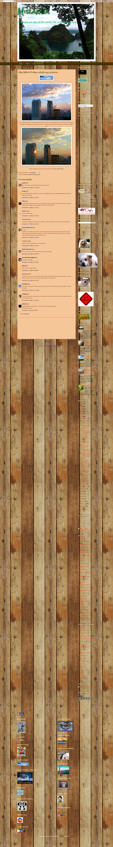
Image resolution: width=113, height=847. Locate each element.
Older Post (71, 341)
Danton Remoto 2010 (83, 544)
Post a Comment (25, 314)
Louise (23, 183)
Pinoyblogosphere (83, 677)
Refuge (83, 458)
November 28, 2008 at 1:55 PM (30, 215)
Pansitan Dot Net (82, 655)
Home (20, 63)
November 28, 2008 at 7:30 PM (30, 262)
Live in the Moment (38, 63)
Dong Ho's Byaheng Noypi (85, 585)
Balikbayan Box (82, 658)
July (82, 491)
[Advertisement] (46, 328)
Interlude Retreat (82, 650)
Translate (90, 107)
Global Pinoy (81, 644)
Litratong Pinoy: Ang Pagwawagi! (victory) (86, 432)
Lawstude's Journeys (83, 593)
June (82, 494)
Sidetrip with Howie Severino (86, 641)
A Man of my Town (83, 596)
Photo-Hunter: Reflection (85, 446)
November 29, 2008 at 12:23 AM (30, 290)
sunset (38, 174)
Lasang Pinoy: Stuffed (85, 461)
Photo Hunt (81, 539)
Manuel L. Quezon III (83, 630)
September (84, 486)
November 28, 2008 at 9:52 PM (30, 280)
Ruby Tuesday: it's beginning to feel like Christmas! (86, 455)
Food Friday (81, 569)
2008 (81, 416)
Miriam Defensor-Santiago (85, 636)
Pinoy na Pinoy (82, 550)
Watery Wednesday (83, 566)
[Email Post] (39, 172)
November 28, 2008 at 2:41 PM (30, 237)
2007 (81, 509)
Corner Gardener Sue (27, 227)
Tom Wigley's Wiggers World (85, 587)
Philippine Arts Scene (83, 647)
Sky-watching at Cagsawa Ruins (89, 356)
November (84, 421)
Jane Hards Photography (28, 257)
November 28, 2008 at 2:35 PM (30, 224)
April (82, 499)
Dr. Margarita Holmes (84, 633)
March (83, 501)
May (82, 496)
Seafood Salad (88, 385)
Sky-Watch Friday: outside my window (38, 72)
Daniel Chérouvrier (27, 249)
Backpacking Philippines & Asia (86, 555)
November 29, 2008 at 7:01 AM (30, 300)
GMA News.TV (82, 666)
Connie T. (24, 211)
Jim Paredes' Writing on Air (85, 618)
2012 (81, 406)
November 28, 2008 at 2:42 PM (30, 245)
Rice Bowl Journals (83, 661)
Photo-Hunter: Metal (86, 423)
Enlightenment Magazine (85, 652)
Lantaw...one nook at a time (85, 547)
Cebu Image (81, 561)
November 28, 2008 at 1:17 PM (30, 207)
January (83, 506)
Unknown (82, 91)
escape (24, 191)
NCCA (79, 663)
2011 (81, 409)
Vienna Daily (81, 601)
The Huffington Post (83, 552)
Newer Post (22, 341)
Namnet (24, 304)
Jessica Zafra (81, 627)
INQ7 (79, 669)
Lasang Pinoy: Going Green (85, 442)
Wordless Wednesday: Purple (85, 438)
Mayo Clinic (81, 672)
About (27, 63)
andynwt (61, 836)
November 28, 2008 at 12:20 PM (30, 187)
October (83, 484)
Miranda (33, 11)
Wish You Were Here (83, 612)
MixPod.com (90, 530)
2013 (81, 404)
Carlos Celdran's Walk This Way (86, 638)
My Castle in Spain (83, 564)
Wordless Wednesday (84, 576)
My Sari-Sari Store (83, 607)
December (84, 418)
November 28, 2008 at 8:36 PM (30, 270)
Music (79, 530)
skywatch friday (32, 174)
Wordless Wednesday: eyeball (85, 466)
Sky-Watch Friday (83, 579)
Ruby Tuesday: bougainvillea (85, 470)
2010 (81, 411)
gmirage (24, 294)
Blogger (72, 836)
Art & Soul (81, 558)
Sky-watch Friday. (59, 168)
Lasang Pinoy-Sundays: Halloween (85, 479)
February (84, 503)
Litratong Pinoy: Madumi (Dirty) (85, 450)
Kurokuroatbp (82, 598)
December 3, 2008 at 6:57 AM (29, 310)
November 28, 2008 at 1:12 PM (30, 197)
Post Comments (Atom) (50, 346)
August (83, 489)
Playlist (84, 530)
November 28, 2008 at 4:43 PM (30, 254)
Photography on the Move (85, 590)
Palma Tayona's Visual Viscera (86, 610)
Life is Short (81, 604)
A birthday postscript (84, 474)
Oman (23, 201)
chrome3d (24, 284)
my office (25, 174)
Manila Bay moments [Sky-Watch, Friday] (89, 342)
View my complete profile (85, 93)
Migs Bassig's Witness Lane (85, 615)
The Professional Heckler (85, 541)
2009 (81, 414)
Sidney (23, 265)
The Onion (81, 675)
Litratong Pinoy (82, 582)
